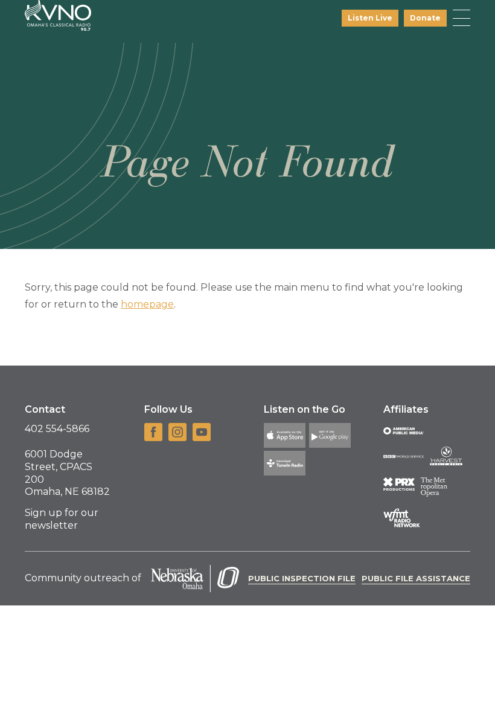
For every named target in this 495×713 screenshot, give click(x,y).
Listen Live (370, 17)
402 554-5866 (57, 428)
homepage (147, 304)
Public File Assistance (416, 578)
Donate (425, 17)
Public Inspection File (302, 578)
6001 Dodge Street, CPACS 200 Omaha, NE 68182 (67, 472)
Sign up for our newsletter (61, 519)
